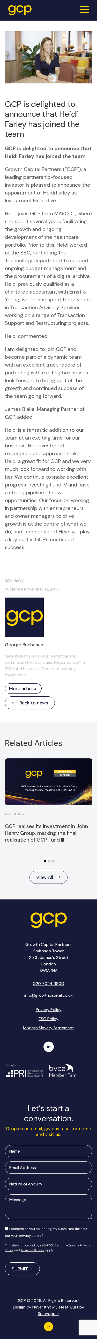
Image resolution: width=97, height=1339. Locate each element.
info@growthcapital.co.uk (48, 995)
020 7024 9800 (48, 983)
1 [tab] (45, 861)
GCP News (14, 580)
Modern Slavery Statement (48, 1028)
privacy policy (30, 1235)
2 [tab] (49, 861)
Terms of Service (32, 1250)
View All (44, 877)
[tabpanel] (48, 800)
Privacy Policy (49, 1009)
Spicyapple (48, 1313)
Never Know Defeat (50, 1307)
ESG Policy (48, 1018)
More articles (23, 688)
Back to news (33, 703)
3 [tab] (53, 861)
